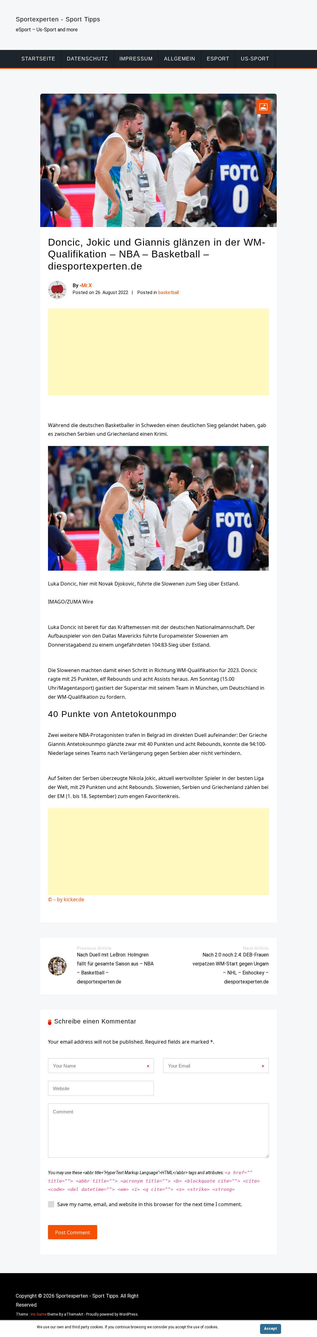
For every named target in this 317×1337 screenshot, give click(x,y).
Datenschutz (87, 58)
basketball (168, 292)
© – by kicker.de (66, 899)
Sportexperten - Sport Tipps (58, 19)
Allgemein (179, 58)
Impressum (136, 58)
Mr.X (86, 285)
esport (218, 58)
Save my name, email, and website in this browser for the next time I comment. (149, 1204)
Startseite (38, 58)
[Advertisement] (158, 352)
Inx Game (38, 1314)
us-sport (255, 58)
